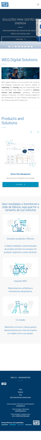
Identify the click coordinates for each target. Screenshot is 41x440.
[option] (20, 24)
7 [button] (28, 46)
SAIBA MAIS (19, 39)
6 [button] (25, 46)
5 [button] (22, 46)
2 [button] (12, 46)
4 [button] (19, 46)
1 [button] (9, 46)
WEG (4, 4)
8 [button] (31, 46)
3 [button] (16, 46)
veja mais (19, 184)
